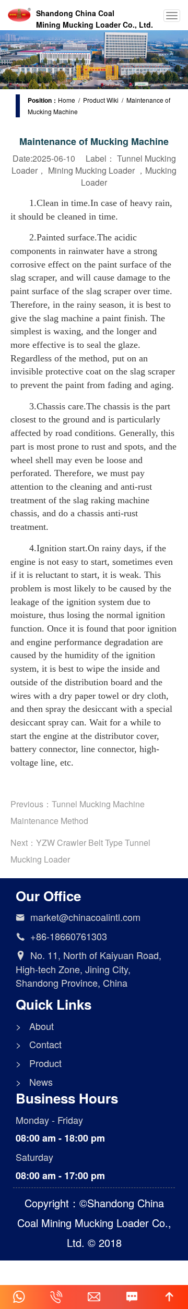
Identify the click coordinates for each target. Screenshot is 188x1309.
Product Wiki (101, 99)
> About (35, 1026)
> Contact (39, 1044)
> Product (39, 1063)
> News (34, 1081)
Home (66, 99)
